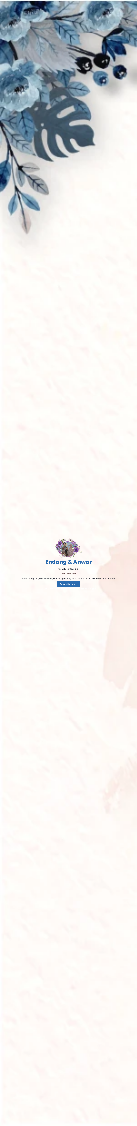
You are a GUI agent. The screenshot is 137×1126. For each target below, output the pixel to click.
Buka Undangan (70, 584)
